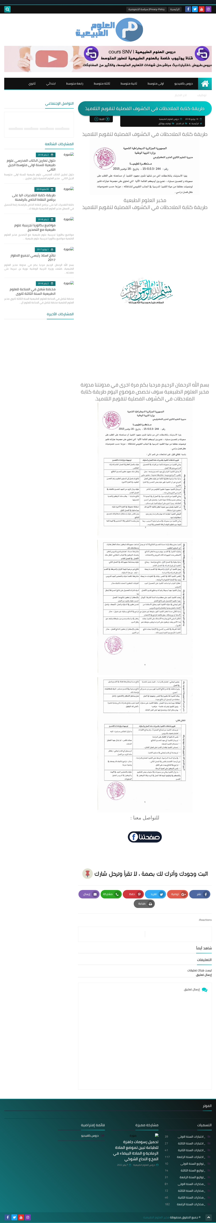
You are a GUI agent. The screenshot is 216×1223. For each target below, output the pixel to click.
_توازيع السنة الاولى (185, 1163)
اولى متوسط (156, 83)
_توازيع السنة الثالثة (185, 1170)
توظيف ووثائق (164, 123)
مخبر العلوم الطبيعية (156, 1217)
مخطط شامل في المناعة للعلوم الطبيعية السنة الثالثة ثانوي (32, 291)
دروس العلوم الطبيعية (144, 1165)
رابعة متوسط (74, 83)
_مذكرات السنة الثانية (185, 1197)
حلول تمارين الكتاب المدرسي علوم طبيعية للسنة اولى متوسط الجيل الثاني (31, 164)
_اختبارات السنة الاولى (185, 1136)
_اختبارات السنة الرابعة (185, 1157)
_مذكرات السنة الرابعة (185, 1204)
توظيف (202, 95)
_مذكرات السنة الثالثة (185, 1190)
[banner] (108, 71)
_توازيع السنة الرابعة (185, 1177)
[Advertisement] (145, 240)
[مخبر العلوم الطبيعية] (108, 30)
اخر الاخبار (181, 95)
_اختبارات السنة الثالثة (185, 1143)
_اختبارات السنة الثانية (185, 1150)
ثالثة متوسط (102, 83)
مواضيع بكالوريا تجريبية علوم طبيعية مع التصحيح (34, 227)
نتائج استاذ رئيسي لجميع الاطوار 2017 (32, 257)
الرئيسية (175, 9)
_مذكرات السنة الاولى (185, 1184)
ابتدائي (51, 83)
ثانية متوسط (129, 83)
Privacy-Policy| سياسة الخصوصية (146, 9)
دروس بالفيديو (183, 83)
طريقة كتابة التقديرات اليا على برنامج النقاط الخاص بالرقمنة (33, 197)
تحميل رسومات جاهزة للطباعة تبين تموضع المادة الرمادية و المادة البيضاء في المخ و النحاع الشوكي (135, 1150)
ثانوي (32, 83)
